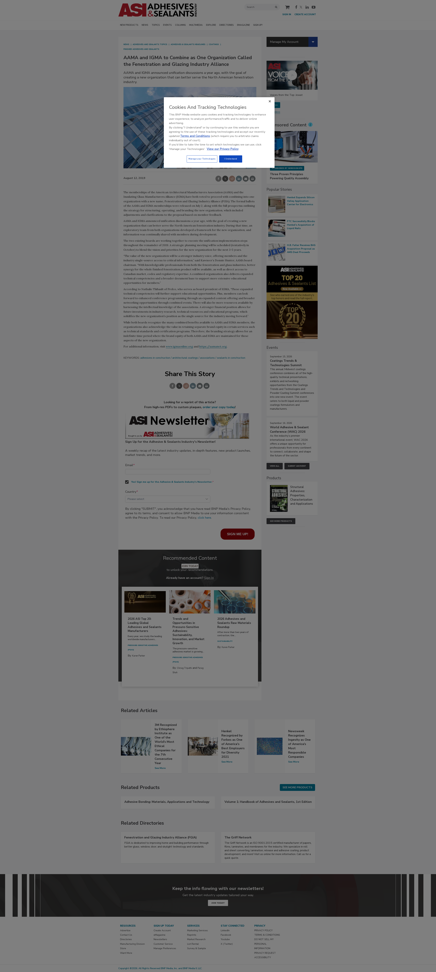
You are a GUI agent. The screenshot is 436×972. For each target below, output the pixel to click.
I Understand (230, 158)
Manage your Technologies (202, 158)
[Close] (270, 101)
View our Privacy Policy (223, 149)
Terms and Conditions (195, 136)
